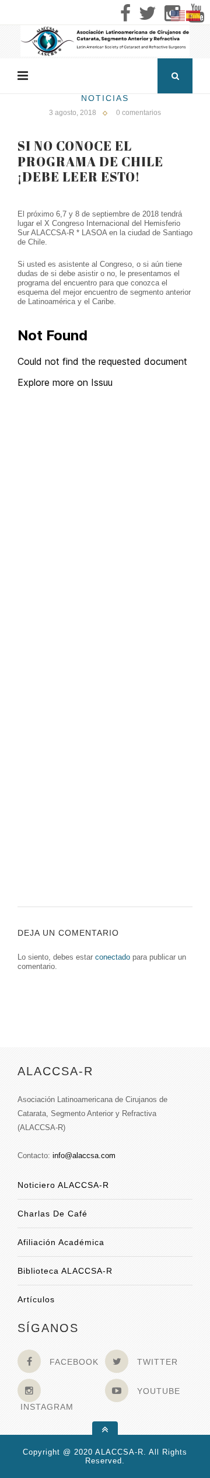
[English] (178, 15)
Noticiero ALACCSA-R (63, 1185)
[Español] (193, 15)
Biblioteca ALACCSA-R (65, 1270)
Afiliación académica (61, 1242)
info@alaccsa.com (84, 1155)
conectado (112, 957)
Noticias (105, 98)
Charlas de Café (53, 1213)
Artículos (36, 1299)
